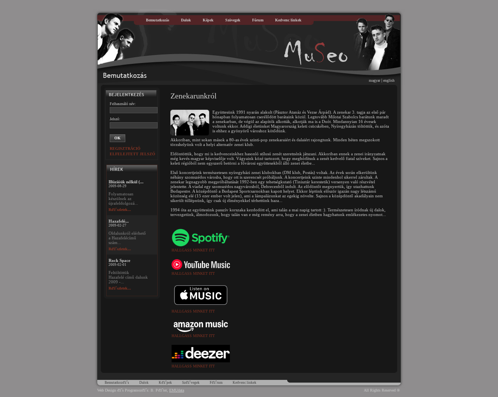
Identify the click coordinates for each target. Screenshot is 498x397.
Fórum (257, 20)
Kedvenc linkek (288, 20)
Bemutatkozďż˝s (117, 383)
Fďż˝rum (216, 383)
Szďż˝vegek (191, 383)
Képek (208, 20)
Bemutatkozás (157, 20)
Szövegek (232, 20)
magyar (374, 80)
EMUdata (176, 390)
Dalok (186, 20)
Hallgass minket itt (193, 250)
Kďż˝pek (165, 383)
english (389, 80)
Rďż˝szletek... (120, 209)
